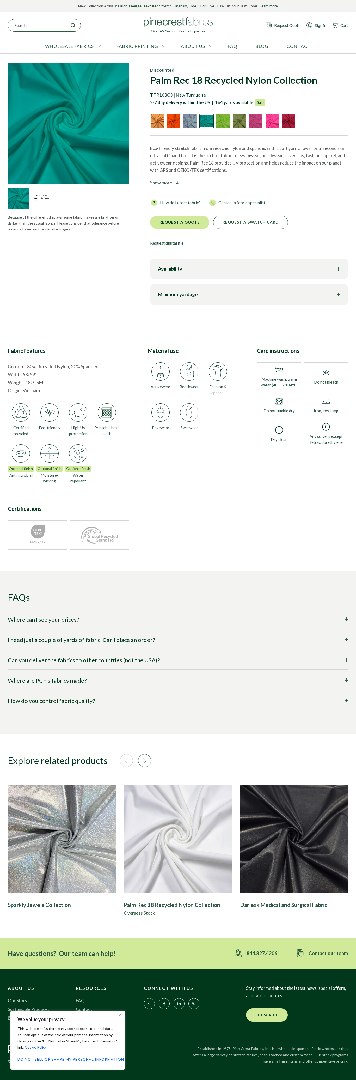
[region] (67, 1040)
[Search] (73, 25)
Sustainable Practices (29, 1009)
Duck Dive (206, 6)
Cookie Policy (36, 1047)
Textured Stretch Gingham (165, 6)
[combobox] (36, 25)
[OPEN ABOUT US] (210, 46)
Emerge (135, 6)
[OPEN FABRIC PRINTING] (163, 46)
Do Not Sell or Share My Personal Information (67, 1059)
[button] (126, 760)
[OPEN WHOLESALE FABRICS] (98, 46)
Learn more (269, 6)
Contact (84, 1009)
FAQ (80, 1000)
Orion (122, 6)
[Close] (119, 1015)
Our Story (17, 1000)
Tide (192, 6)
